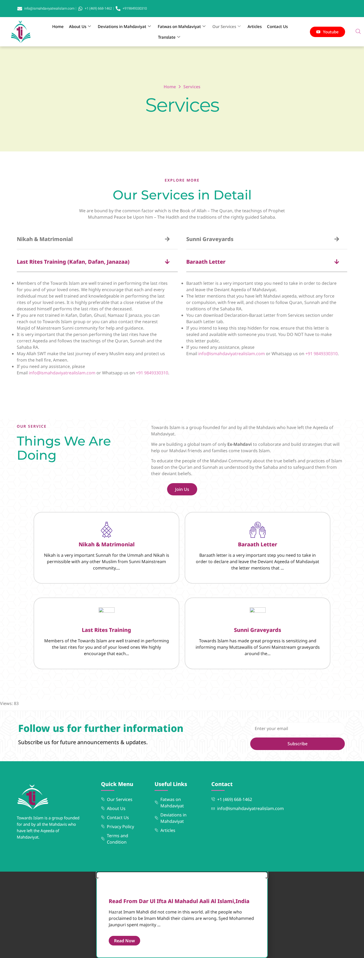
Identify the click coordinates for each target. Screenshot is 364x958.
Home (58, 26)
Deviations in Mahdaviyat (122, 26)
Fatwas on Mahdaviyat (179, 26)
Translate (167, 37)
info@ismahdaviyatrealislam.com (62, 373)
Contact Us (277, 26)
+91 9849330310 (152, 373)
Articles (255, 26)
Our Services (224, 26)
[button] (358, 31)
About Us (77, 26)
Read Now (124, 941)
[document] (182, 915)
